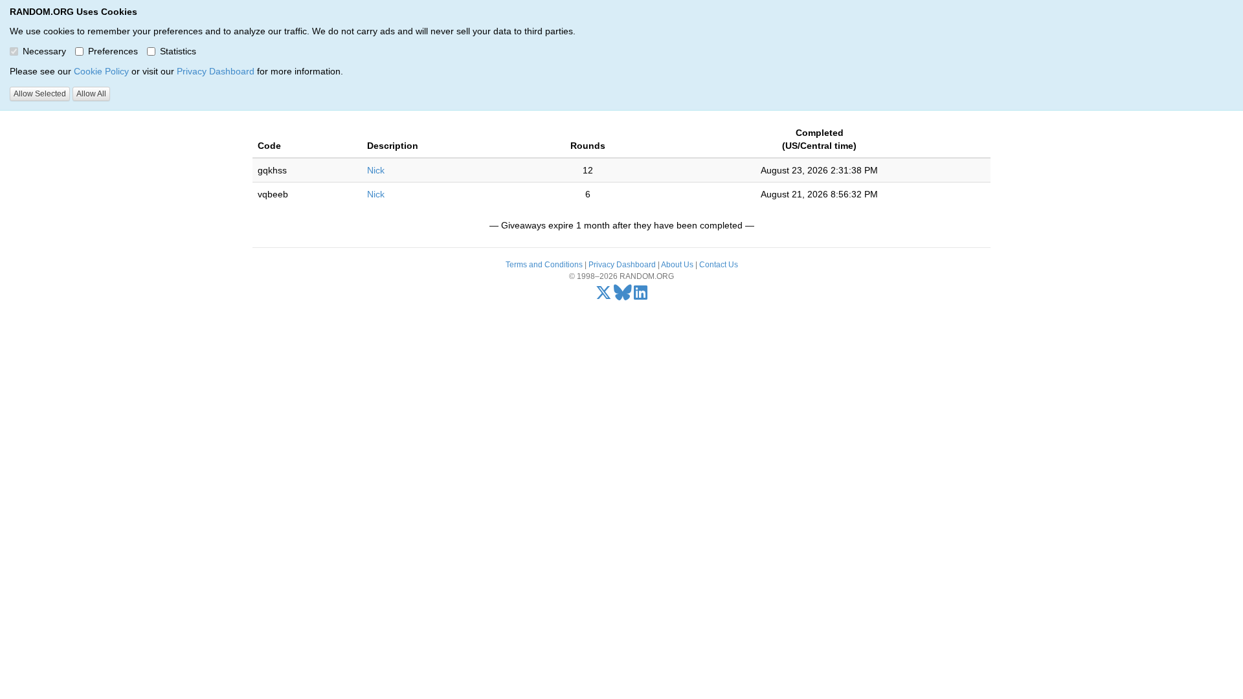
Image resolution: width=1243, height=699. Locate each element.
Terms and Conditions (544, 264)
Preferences (113, 51)
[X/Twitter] (604, 295)
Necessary (44, 51)
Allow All (91, 93)
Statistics (178, 51)
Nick (376, 170)
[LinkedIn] (640, 295)
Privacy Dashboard (215, 71)
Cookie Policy (101, 71)
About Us (677, 264)
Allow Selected (40, 93)
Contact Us (718, 264)
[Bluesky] (623, 295)
